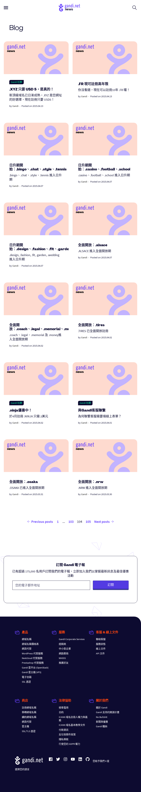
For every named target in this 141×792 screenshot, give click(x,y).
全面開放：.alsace (92, 245)
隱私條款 (63, 739)
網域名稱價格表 (30, 644)
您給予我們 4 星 (101, 761)
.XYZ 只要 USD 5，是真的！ (31, 89)
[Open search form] (134, 7)
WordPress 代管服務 (32, 653)
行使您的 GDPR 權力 (69, 743)
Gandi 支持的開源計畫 (107, 712)
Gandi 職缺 (101, 726)
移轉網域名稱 (29, 712)
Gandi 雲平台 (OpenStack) (35, 667)
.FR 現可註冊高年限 (93, 84)
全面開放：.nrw (90, 482)
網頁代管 (26, 648)
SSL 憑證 (26, 681)
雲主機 (25, 726)
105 (88, 521)
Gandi (15, 106)
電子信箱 (26, 677)
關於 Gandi (101, 707)
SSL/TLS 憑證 (28, 731)
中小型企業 (65, 648)
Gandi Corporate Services (72, 639)
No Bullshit (101, 717)
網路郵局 (63, 653)
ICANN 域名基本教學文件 (72, 725)
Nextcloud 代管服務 (32, 658)
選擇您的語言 (22, 769)
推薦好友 (63, 662)
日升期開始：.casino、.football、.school (104, 167)
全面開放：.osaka (23, 482)
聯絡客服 (101, 639)
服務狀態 (101, 644)
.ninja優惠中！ (20, 410)
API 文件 (100, 653)
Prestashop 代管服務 (33, 662)
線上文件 (101, 648)
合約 (61, 712)
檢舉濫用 (63, 707)
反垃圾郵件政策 (67, 734)
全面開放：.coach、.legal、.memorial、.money (42, 327)
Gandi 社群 (16, 82)
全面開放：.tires (91, 325)
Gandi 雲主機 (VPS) (31, 672)
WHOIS (62, 658)
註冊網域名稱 (29, 707)
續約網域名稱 (29, 717)
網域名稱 (26, 639)
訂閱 (111, 585)
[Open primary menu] (6, 8)
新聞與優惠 (102, 721)
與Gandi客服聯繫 (92, 410)
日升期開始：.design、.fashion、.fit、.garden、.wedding (49, 247)
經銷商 (62, 644)
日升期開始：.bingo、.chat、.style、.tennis (38, 167)
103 (71, 521)
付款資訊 (63, 729)
